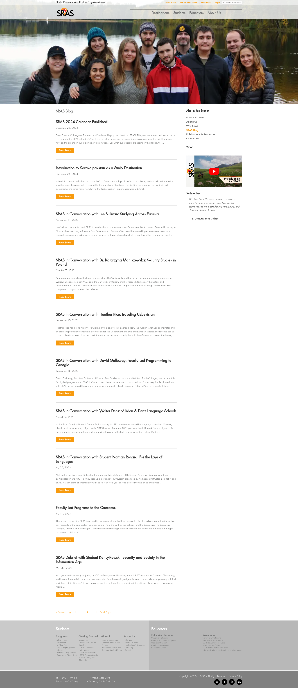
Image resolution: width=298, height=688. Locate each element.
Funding (82, 645)
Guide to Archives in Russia (214, 643)
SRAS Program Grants (89, 655)
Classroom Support (159, 643)
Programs (62, 636)
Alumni (105, 636)
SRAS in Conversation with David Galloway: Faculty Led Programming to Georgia (113, 362)
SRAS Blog (192, 130)
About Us (191, 121)
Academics (83, 640)
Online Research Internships (87, 648)
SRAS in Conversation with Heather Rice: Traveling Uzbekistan (105, 314)
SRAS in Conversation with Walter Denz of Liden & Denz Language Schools (116, 410)
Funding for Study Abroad (213, 640)
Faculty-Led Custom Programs (163, 640)
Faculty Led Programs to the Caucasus (86, 507)
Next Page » (106, 612)
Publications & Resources (200, 134)
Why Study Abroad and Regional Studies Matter (112, 648)
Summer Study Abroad (66, 652)
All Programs (61, 640)
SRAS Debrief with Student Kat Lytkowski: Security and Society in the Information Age (110, 559)
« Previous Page (64, 612)
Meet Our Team (195, 117)
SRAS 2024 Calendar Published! (82, 121)
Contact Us (192, 138)
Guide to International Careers (215, 648)
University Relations (159, 638)
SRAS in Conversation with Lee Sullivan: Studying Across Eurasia (107, 214)
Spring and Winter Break (67, 655)
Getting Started (88, 636)
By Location (61, 642)
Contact (127, 650)
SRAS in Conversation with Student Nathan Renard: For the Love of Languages (109, 459)
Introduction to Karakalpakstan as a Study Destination (99, 167)
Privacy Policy (235, 676)
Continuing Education (160, 645)
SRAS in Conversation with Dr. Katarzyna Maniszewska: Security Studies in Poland (116, 262)
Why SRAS (192, 125)
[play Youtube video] (214, 171)
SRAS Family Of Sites (211, 645)
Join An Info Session (87, 642)
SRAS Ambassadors (88, 652)
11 (96, 612)
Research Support (158, 648)
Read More (65, 150)
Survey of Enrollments (212, 638)
